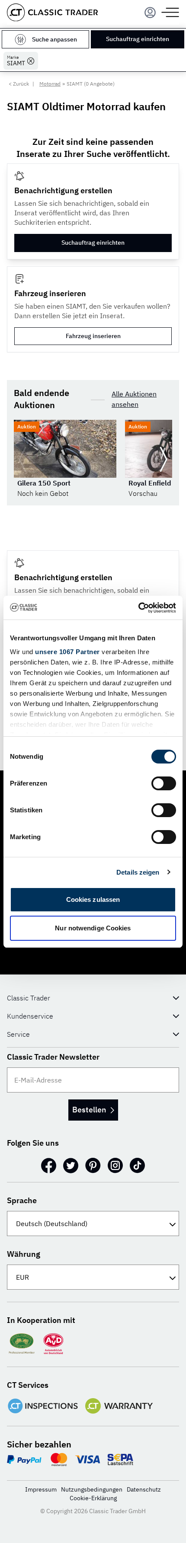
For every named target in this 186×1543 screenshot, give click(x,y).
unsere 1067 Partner (67, 651)
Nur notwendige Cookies (93, 928)
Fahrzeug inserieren (93, 336)
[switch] (163, 783)
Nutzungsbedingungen (91, 1489)
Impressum (41, 1489)
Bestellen (89, 1110)
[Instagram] (115, 1165)
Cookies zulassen (93, 899)
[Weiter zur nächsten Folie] (163, 459)
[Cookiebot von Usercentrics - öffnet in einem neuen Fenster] (138, 607)
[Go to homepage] (52, 12)
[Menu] (150, 12)
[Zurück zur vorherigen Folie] (22, 459)
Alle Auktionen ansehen (134, 399)
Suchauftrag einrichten (137, 39)
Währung (23, 1254)
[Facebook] (48, 1165)
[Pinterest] (93, 1165)
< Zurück (19, 83)
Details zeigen (137, 872)
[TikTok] (137, 1165)
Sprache (22, 1200)
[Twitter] (70, 1165)
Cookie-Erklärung (93, 1498)
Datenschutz (144, 1489)
